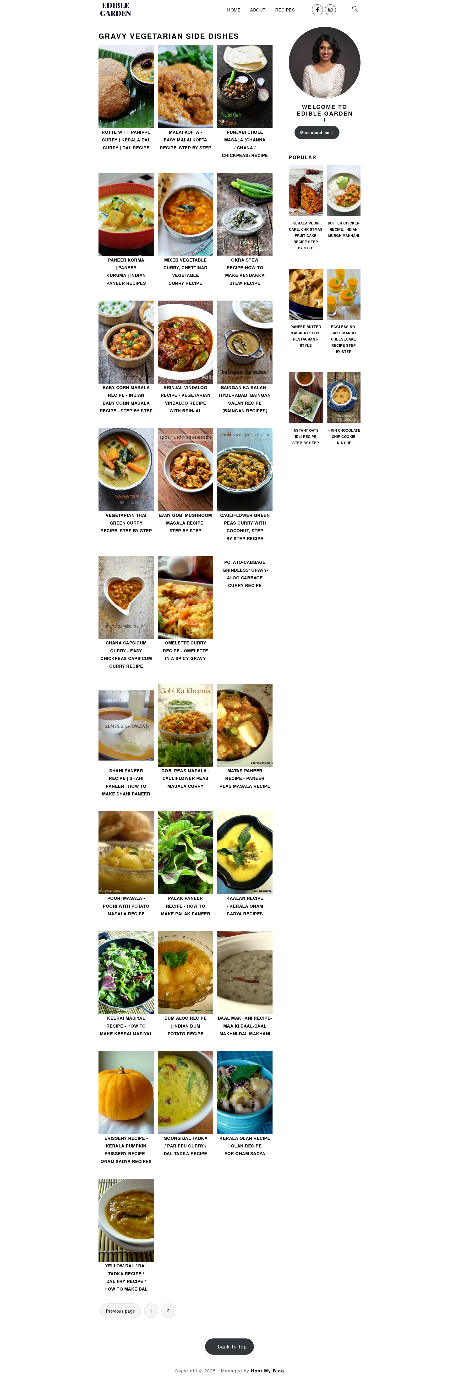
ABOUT (258, 9)
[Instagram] (330, 9)
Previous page (120, 1311)
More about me (314, 132)
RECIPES (285, 9)
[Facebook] (317, 9)
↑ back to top (229, 1346)
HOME (233, 9)
